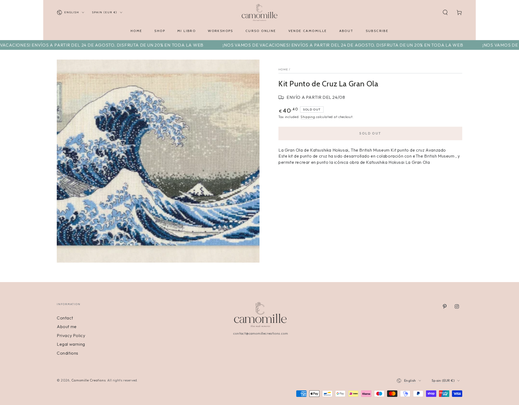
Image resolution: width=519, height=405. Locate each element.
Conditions (67, 353)
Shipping (308, 117)
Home (283, 69)
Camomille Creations (88, 380)
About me (67, 326)
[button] (445, 12)
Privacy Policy (71, 335)
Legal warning (71, 344)
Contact (65, 318)
